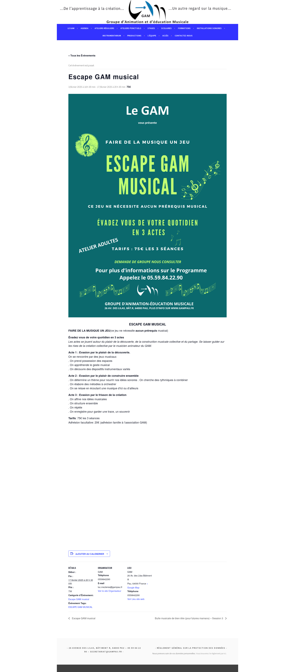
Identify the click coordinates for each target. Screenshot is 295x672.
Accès (165, 35)
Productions (134, 35)
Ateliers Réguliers (104, 28)
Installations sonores (209, 28)
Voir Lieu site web (135, 599)
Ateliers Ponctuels (130, 28)
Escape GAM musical (78, 599)
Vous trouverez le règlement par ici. (211, 653)
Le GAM (71, 28)
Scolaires (166, 28)
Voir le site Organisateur (109, 590)
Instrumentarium (111, 35)
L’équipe (152, 35)
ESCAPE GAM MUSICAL (80, 606)
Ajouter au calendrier (89, 553)
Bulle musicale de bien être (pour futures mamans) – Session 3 (189, 618)
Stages (151, 28)
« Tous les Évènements (81, 55)
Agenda (84, 28)
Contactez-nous (184, 35)
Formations (184, 28)
